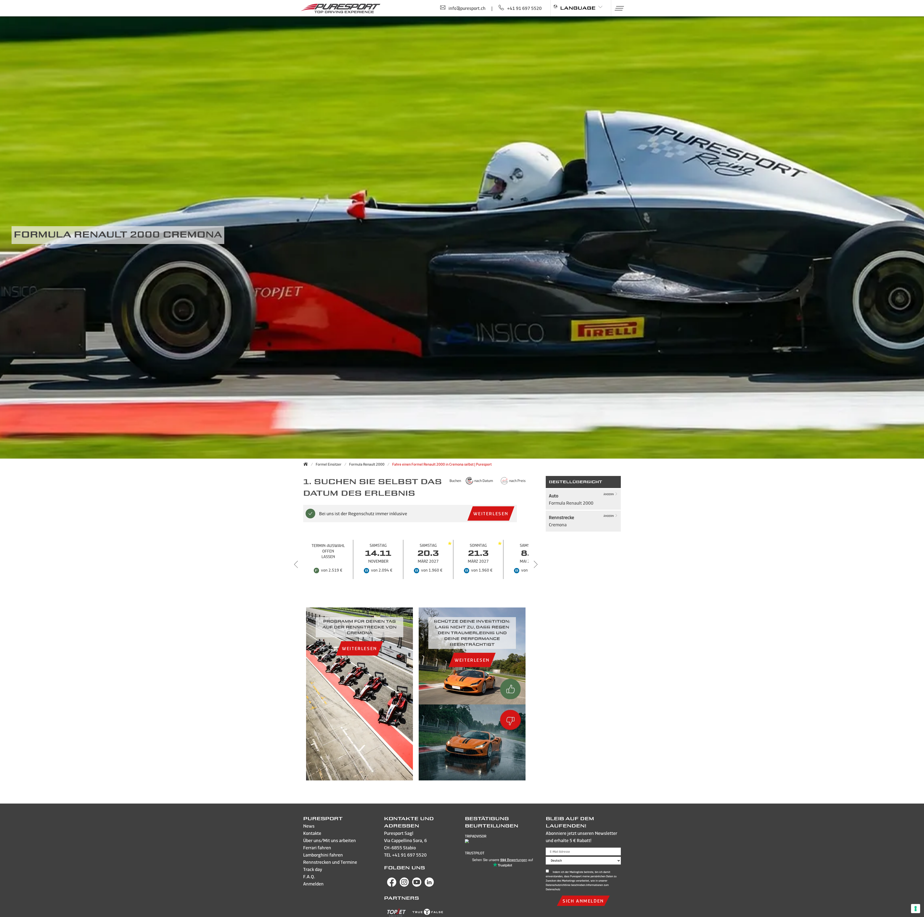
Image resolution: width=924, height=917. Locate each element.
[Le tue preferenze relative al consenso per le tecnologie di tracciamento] (915, 908)
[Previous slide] (296, 564)
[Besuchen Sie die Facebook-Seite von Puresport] (392, 885)
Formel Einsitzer (328, 464)
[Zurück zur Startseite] (307, 464)
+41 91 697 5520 (409, 854)
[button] (617, 8)
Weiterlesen (490, 513)
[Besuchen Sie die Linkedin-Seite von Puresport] (429, 885)
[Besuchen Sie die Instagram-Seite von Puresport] (404, 885)
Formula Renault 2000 (367, 464)
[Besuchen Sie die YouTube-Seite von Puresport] (417, 885)
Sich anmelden (583, 900)
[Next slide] (535, 564)
